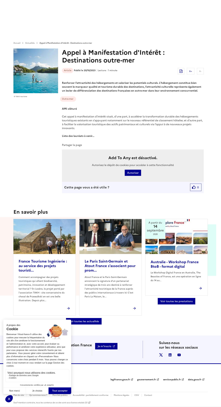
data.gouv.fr (194, 379)
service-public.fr (172, 379)
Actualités (30, 43)
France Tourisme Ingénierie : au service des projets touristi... (43, 266)
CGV (136, 395)
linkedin (170, 355)
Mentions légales (121, 395)
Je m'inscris (104, 346)
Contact (148, 395)
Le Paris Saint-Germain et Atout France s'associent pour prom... (110, 266)
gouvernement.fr (146, 379)
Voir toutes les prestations (176, 301)
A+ (190, 71)
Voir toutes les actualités (84, 321)
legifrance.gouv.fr (120, 379)
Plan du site (18, 395)
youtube (179, 355)
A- (200, 71)
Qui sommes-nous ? (38, 395)
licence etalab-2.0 (79, 402)
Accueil (16, 43)
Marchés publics (59, 395)
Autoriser (133, 173)
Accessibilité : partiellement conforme (90, 395)
